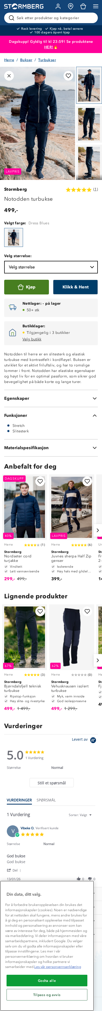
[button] (15, 870)
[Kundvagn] (83, 6)
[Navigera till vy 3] (89, 163)
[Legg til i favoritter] (68, 76)
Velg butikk (31, 339)
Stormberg (15, 189)
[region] (47, 946)
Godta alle (47, 980)
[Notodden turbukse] (13, 237)
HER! (48, 47)
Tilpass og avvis (47, 995)
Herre (9, 60)
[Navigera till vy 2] (89, 124)
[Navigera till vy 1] (89, 85)
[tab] (51, 782)
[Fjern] (90, 18)
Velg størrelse (22, 267)
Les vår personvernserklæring (57, 967)
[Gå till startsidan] (23, 6)
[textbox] (94, 817)
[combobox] (80, 814)
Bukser (26, 60)
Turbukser (47, 60)
